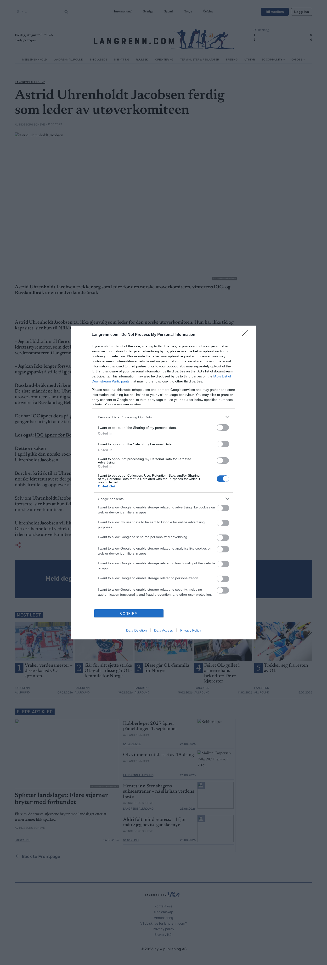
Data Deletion (136, 630)
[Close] (246, 334)
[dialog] (163, 482)
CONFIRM (129, 613)
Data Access (163, 630)
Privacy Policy (190, 630)
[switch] (223, 427)
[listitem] (163, 417)
